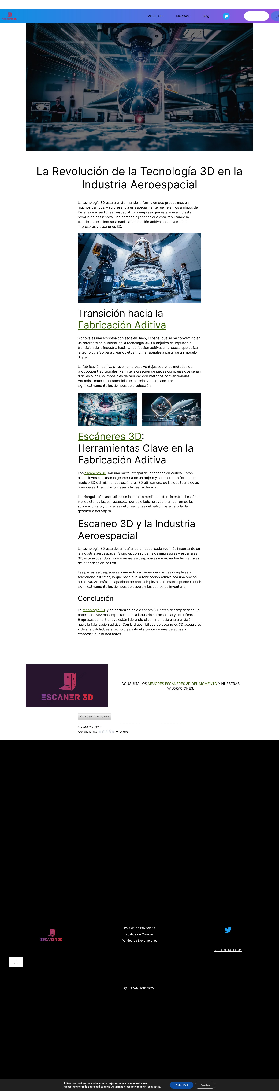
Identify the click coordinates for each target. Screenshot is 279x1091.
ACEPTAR (182, 1085)
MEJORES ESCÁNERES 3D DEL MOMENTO (182, 684)
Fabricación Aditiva (122, 325)
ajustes (155, 1087)
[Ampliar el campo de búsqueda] (16, 962)
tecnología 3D (94, 610)
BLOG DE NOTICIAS (228, 950)
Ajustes (205, 1085)
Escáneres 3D (110, 436)
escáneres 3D (95, 473)
